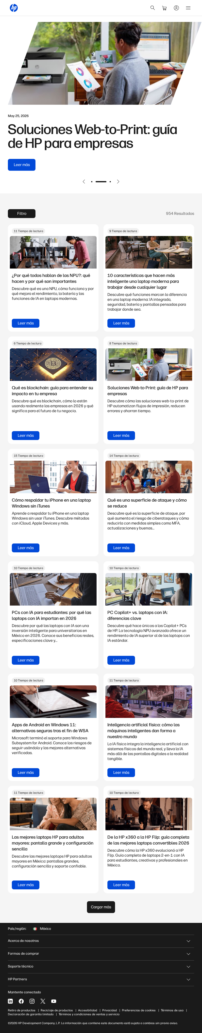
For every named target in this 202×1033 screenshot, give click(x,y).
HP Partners (17, 979)
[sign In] (176, 8)
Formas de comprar (23, 953)
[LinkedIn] (10, 1001)
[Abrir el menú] (188, 8)
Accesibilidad (87, 1010)
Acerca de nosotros (23, 941)
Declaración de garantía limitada (30, 1014)
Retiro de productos (21, 1010)
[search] (153, 8)
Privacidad (109, 1010)
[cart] (164, 8)
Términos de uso (172, 1010)
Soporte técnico (20, 966)
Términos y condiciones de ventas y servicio (89, 1014)
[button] (84, 182)
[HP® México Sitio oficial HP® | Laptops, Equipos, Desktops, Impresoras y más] (14, 8)
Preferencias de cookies (139, 1010)
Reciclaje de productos (57, 1010)
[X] (42, 1001)
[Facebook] (21, 1001)
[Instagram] (32, 1001)
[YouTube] (53, 1001)
